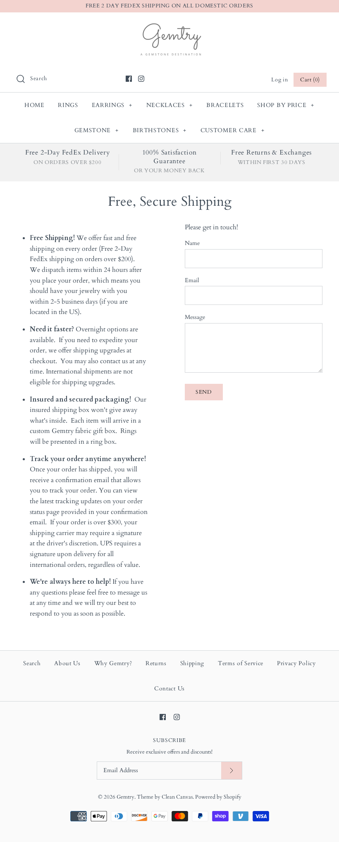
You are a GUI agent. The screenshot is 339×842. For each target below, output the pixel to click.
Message (195, 317)
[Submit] (231, 771)
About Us (67, 663)
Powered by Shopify (218, 797)
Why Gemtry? (113, 663)
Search (32, 663)
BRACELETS (225, 105)
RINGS (68, 105)
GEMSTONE (96, 130)
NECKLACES (169, 105)
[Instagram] (141, 79)
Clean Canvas (177, 797)
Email (192, 280)
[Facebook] (129, 79)
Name (192, 243)
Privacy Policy (296, 663)
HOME (34, 105)
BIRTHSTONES (159, 130)
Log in (279, 79)
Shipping (192, 663)
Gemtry (125, 797)
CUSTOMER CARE (233, 130)
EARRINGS (112, 105)
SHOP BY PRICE (285, 105)
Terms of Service (240, 663)
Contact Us (169, 688)
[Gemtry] (170, 25)
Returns (156, 663)
